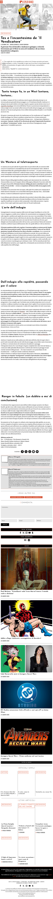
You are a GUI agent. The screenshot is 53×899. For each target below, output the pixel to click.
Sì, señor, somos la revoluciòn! (23, 792)
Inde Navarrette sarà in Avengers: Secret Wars (18, 674)
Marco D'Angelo (14, 44)
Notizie (4, 772)
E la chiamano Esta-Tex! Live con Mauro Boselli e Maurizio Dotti (8, 793)
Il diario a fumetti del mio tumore (26, 805)
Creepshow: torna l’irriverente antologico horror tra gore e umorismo (43, 827)
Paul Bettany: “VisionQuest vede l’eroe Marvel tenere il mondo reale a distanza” (24, 592)
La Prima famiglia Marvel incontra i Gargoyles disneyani (8, 826)
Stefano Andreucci (33, 497)
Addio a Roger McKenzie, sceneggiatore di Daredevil (21, 638)
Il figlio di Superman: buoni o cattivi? (8, 858)
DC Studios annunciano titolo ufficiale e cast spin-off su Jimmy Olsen (24, 711)
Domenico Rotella (8, 862)
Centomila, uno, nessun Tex (44, 792)
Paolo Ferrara (7, 830)
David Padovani (24, 44)
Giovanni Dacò (24, 864)
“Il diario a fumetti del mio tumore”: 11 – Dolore (26, 828)
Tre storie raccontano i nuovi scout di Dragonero (26, 859)
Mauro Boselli (17, 497)
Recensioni (5, 33)
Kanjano (22, 832)
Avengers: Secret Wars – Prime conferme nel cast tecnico (22, 756)
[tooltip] (22, 451)
